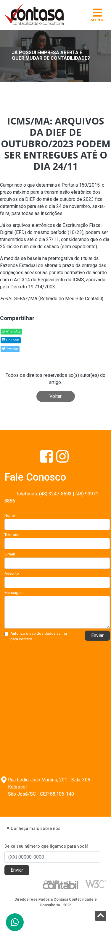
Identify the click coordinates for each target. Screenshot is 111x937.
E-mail (9, 554)
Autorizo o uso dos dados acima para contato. (38, 636)
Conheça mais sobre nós (35, 828)
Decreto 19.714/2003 (32, 287)
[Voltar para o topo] (100, 916)
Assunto (11, 573)
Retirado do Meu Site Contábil (71, 298)
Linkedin (12, 340)
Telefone (11, 534)
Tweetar (11, 349)
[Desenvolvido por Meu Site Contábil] (60, 884)
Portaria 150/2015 (80, 185)
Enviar (97, 635)
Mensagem (14, 592)
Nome (9, 515)
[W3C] (96, 883)
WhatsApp (13, 331)
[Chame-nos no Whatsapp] (15, 922)
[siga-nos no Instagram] (62, 460)
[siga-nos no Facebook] (47, 460)
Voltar (55, 396)
